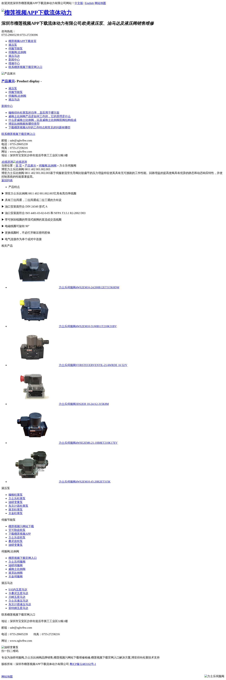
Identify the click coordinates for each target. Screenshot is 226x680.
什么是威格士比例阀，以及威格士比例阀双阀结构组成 (42, 119)
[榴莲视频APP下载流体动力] (36, 12)
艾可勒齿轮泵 (16, 529)
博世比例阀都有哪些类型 (24, 123)
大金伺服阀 (15, 576)
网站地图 (100, 3)
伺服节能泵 (15, 48)
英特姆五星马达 (18, 608)
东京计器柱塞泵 (18, 505)
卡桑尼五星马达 (18, 593)
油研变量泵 (15, 502)
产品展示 (8, 81)
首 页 (19, 165)
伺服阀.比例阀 (17, 52)
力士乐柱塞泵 (16, 498)
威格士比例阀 (16, 569)
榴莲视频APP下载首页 (22, 41)
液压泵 (12, 44)
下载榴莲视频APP (19, 533)
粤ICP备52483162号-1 (83, 664)
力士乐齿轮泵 (16, 537)
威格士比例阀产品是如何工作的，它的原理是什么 (39, 116)
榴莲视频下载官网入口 (22, 557)
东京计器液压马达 (19, 604)
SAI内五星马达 (17, 589)
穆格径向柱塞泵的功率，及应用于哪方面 (33, 112)
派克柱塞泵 (15, 509)
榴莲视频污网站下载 (21, 526)
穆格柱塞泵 (15, 494)
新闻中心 (14, 59)
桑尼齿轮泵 (15, 541)
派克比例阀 (15, 572)
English (89, 3)
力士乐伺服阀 (16, 561)
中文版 (79, 3)
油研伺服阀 (15, 565)
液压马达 (14, 55)
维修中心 (14, 63)
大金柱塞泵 (15, 513)
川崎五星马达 (16, 596)
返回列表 (7, 180)
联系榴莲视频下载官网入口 (25, 67)
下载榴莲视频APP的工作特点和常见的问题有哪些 (39, 127)
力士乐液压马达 (18, 600)
